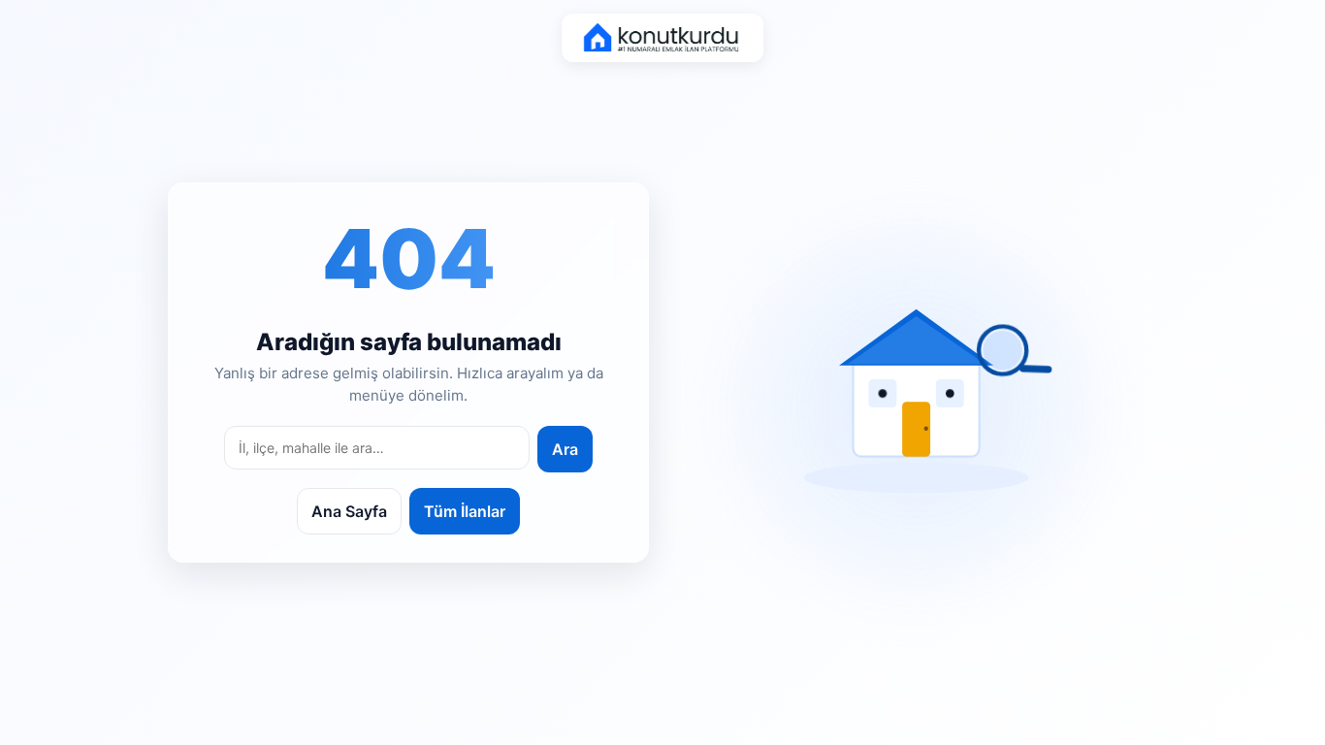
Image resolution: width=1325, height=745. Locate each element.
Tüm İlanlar (464, 511)
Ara (565, 449)
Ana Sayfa (349, 511)
